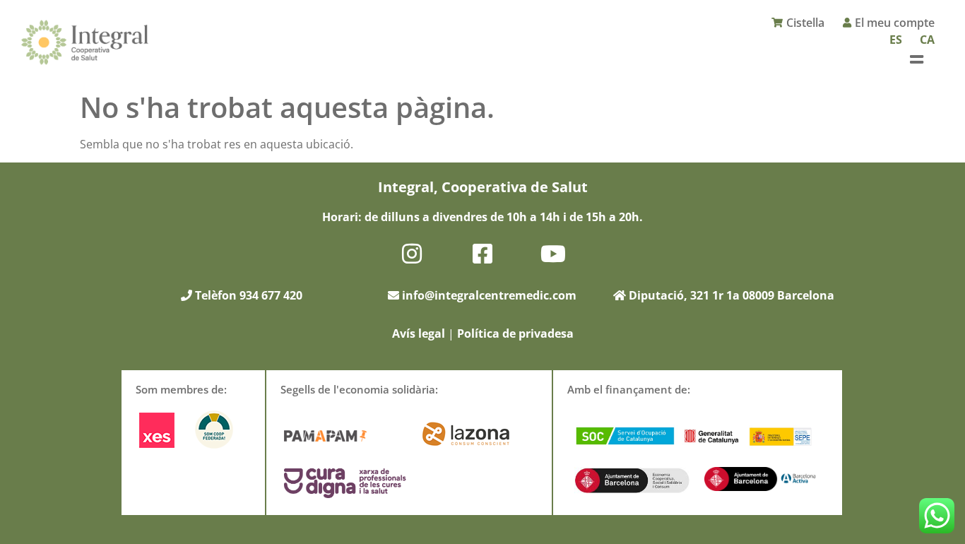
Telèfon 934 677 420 (247, 295)
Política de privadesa (515, 333)
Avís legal (418, 333)
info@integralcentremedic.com (489, 295)
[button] (917, 59)
